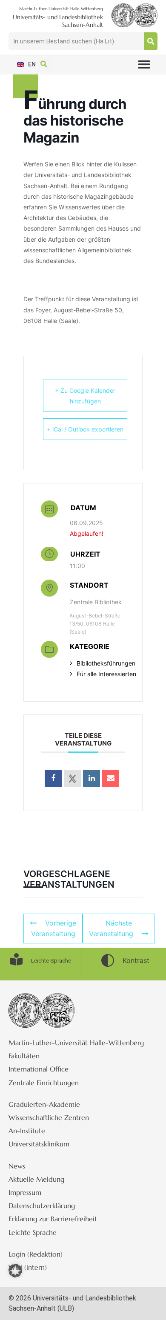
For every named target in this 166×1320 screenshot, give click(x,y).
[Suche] (150, 41)
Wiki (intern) (28, 1267)
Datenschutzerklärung (42, 1205)
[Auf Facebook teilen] (53, 778)
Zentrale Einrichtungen (44, 1082)
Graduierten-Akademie (44, 1104)
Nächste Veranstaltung (111, 928)
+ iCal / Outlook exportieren (85, 429)
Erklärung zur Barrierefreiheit (53, 1218)
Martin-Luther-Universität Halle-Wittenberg (76, 1042)
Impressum (25, 1192)
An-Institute (27, 1130)
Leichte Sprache (33, 1232)
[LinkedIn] (91, 778)
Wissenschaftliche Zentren (49, 1117)
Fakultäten (24, 1055)
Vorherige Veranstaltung (54, 928)
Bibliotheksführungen (106, 663)
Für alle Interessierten (106, 673)
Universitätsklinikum (39, 1144)
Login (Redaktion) (36, 1254)
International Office (39, 1069)
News (17, 1166)
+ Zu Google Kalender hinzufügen (85, 396)
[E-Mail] (110, 778)
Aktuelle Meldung (36, 1179)
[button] (144, 64)
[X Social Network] (72, 778)
